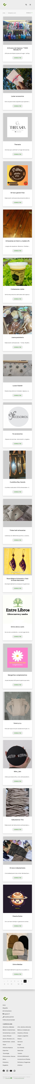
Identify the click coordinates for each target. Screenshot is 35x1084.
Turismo (20, 1053)
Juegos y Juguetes (23, 1036)
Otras (4, 1044)
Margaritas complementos (17, 675)
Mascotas (20, 1050)
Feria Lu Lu (17, 723)
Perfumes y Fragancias (24, 1062)
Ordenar (28, 13)
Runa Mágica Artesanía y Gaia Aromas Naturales (17, 579)
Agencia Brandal (19, 1078)
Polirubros (5, 1062)
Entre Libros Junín (17, 627)
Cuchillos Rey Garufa (17, 482)
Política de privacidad (9, 1020)
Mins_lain (17, 771)
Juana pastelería (17, 337)
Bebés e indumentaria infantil (11, 1030)
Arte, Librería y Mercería (24, 1027)
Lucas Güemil (17, 386)
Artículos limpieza (8, 1047)
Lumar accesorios (17, 96)
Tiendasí (7, 1078)
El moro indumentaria (17, 868)
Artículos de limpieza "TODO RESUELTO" (17, 49)
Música (19, 1039)
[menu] (30, 5)
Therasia (17, 144)
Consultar (17, 58)
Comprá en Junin (12, 13)
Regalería (5, 1065)
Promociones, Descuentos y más (12, 1056)
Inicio (4, 13)
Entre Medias (17, 964)
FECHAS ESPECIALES (23, 1056)
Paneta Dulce (17, 916)
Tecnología (6, 1053)
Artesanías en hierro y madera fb (17, 241)
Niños (4, 1059)
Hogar (19, 1044)
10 (11, 984)
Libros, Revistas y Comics (10, 1039)
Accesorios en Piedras (24, 1059)
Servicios (20, 1041)
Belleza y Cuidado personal (25, 1030)
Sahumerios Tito (17, 820)
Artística (20, 1065)
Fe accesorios (17, 434)
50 (18, 984)
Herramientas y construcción (11, 1033)
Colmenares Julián (17, 289)
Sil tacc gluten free (18, 193)
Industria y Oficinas (23, 1033)
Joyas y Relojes (7, 1036)
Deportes (5, 1050)
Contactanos (7, 1011)
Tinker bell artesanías (17, 530)
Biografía (5, 1008)
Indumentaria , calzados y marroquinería (14, 1041)
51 (22, 984)
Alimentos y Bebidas (8, 1027)
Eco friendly (21, 1047)
